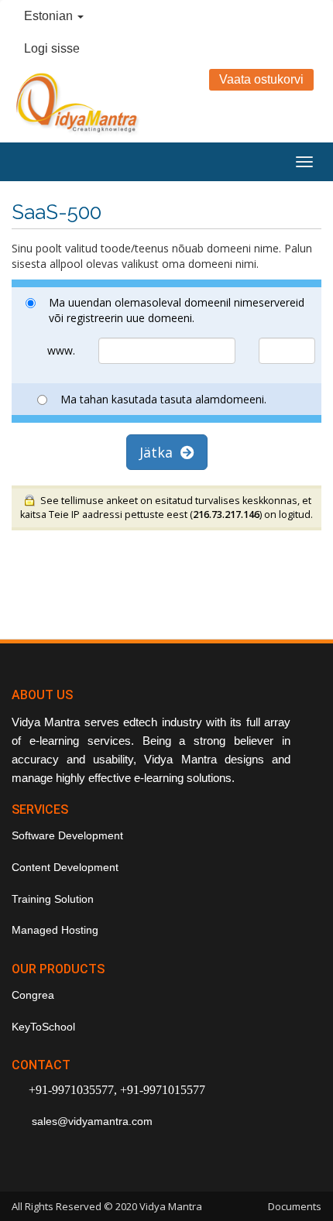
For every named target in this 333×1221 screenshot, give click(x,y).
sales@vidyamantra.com (91, 1121)
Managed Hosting (55, 930)
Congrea (33, 995)
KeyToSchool (43, 1026)
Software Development (67, 835)
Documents (294, 1206)
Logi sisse (52, 48)
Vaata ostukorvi (261, 79)
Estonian (50, 15)
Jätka (159, 452)
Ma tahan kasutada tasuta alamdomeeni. (163, 399)
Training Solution (53, 899)
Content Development (65, 867)
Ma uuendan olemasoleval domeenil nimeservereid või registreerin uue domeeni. (176, 310)
